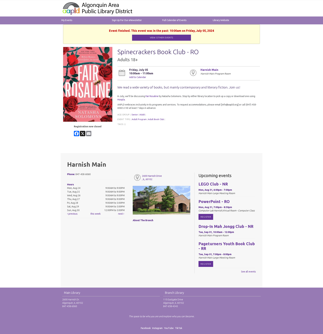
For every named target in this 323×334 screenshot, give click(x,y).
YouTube (169, 328)
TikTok (178, 328)
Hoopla (121, 99)
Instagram (158, 328)
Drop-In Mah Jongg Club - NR (226, 226)
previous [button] (73, 213)
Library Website (221, 20)
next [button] (120, 213)
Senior (135, 114)
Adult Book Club (156, 119)
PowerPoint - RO (214, 201)
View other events (161, 37)
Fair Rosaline (152, 96)
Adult (142, 114)
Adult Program (139, 119)
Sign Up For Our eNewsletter (127, 20)
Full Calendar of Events (174, 20)
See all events (248, 271)
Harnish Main (209, 69)
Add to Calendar (137, 77)
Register (206, 217)
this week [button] (96, 213)
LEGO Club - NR (213, 184)
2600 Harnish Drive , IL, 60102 (152, 178)
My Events (66, 20)
